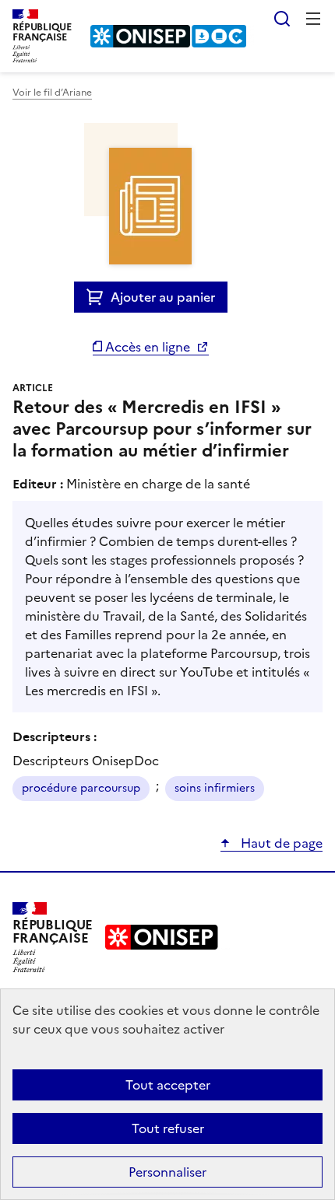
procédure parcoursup (81, 788)
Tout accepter (167, 1085)
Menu (313, 18)
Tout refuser (168, 1128)
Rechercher (282, 18)
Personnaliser (167, 1172)
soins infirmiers (215, 788)
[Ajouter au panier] (98, 297)
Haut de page (280, 843)
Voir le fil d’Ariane (52, 93)
